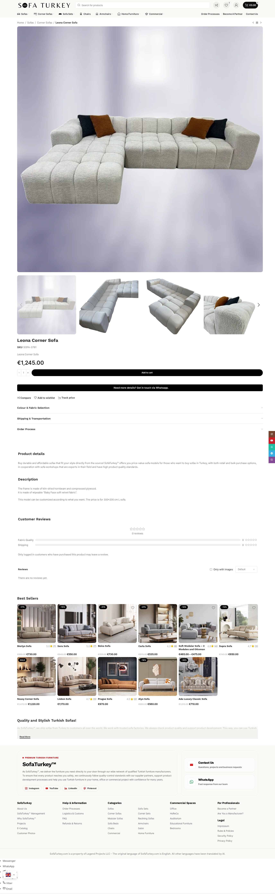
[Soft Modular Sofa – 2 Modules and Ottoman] (198, 623)
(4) (216, 646)
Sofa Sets (143, 808)
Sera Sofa (63, 646)
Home (20, 22)
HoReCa (174, 813)
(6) (175, 646)
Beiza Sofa (104, 646)
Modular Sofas (115, 818)
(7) (94, 646)
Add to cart (147, 372)
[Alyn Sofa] (157, 676)
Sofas (30, 22)
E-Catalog (22, 828)
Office (173, 808)
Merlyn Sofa (24, 646)
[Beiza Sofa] (117, 623)
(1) (54, 646)
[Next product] (261, 23)
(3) (256, 646)
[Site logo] (44, 4)
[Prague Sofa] (117, 676)
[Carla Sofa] (157, 623)
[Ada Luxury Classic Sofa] (198, 676)
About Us (22, 808)
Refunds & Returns (72, 823)
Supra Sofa (225, 646)
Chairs (111, 828)
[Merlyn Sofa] (36, 623)
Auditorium (175, 818)
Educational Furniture (181, 823)
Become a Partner (226, 808)
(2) (135, 699)
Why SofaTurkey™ (26, 818)
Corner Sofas (44, 22)
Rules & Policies (225, 830)
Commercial (114, 833)
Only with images (223, 569)
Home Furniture (146, 833)
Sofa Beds (113, 823)
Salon (141, 828)
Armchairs (143, 823)
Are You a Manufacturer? (230, 813)
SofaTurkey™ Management (31, 813)
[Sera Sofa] (76, 623)
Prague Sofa (105, 699)
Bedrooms (175, 828)
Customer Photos (26, 833)
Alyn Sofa (144, 699)
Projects (21, 823)
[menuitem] (9, 860)
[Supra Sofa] (238, 623)
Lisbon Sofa (64, 699)
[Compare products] (216, 5)
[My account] (236, 5)
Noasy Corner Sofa (28, 699)
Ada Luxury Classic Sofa (193, 699)
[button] (21, 305)
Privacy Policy (224, 840)
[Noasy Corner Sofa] (36, 676)
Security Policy (225, 835)
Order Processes (71, 808)
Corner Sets (144, 813)
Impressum (223, 825)
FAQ (64, 818)
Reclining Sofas (146, 818)
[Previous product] (253, 23)
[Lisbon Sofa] (76, 676)
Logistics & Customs (73, 813)
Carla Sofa (144, 646)
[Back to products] (257, 23)
